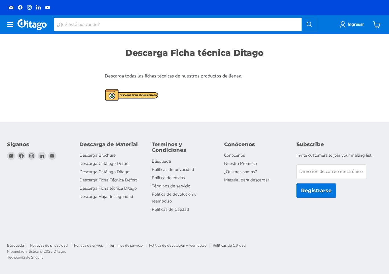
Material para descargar (246, 180)
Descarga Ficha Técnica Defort (108, 180)
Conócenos (234, 155)
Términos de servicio (171, 186)
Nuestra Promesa (240, 163)
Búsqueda (161, 161)
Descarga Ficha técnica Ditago (108, 188)
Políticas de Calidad (170, 209)
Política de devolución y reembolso (177, 245)
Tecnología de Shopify (25, 257)
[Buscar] (309, 24)
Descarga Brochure (97, 155)
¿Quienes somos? (240, 172)
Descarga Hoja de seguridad (106, 196)
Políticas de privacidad (173, 169)
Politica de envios (168, 178)
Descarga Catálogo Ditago (104, 172)
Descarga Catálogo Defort (104, 163)
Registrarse (316, 190)
